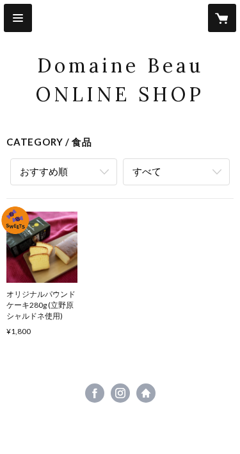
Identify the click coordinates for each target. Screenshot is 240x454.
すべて (146, 171)
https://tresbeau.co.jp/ (146, 393)
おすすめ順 (44, 171)
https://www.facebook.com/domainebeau (94, 393)
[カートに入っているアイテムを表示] (222, 18)
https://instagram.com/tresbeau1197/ (120, 393)
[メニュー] (18, 18)
